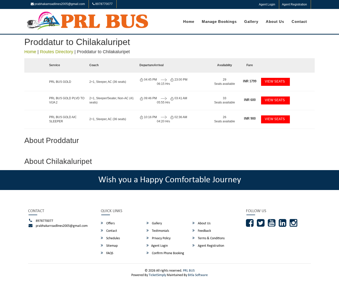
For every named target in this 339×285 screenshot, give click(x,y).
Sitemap (111, 246)
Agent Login (267, 4)
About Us (275, 21)
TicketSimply (157, 275)
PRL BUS (189, 271)
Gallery (251, 21)
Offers (110, 223)
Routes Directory (56, 51)
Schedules (112, 238)
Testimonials (160, 231)
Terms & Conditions (211, 238)
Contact (299, 21)
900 (250, 118)
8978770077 (104, 4)
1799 (249, 81)
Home (188, 21)
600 (250, 100)
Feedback (204, 231)
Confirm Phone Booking (167, 253)
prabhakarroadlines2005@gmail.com (59, 4)
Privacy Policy (160, 238)
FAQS (109, 253)
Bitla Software (198, 275)
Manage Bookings (219, 21)
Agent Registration (294, 4)
